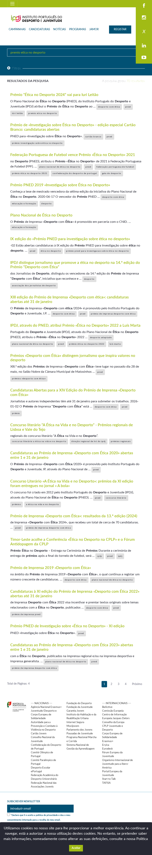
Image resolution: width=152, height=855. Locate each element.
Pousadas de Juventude (79, 733)
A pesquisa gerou (123, 81)
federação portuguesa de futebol (115, 167)
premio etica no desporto (42, 113)
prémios (16, 504)
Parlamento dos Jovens (79, 730)
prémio (16, 413)
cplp (99, 556)
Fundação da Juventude (79, 707)
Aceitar (76, 848)
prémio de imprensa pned (26, 614)
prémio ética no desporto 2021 (30, 173)
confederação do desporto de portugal (75, 173)
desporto (46, 204)
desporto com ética (109, 107)
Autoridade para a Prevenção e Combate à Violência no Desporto (44, 726)
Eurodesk (107, 749)
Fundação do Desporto (79, 703)
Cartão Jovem (39, 733)
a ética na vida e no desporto (42, 504)
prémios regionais (121, 441)
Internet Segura (75, 722)
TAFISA (106, 783)
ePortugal (36, 771)
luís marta (115, 344)
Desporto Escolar (40, 768)
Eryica (105, 745)
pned (128, 107)
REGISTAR (120, 29)
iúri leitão (17, 113)
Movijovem (72, 726)
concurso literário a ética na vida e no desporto (39, 441)
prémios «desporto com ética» (29, 379)
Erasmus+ (107, 741)
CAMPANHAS (17, 29)
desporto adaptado (101, 338)
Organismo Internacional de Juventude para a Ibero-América (117, 764)
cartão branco (93, 137)
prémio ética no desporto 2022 (86, 344)
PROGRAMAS (77, 29)
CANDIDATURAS (39, 29)
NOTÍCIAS (59, 29)
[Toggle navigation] (12, 3)
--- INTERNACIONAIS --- (116, 703)
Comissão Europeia (113, 711)
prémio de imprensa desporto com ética (113, 314)
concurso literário (116, 498)
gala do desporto (111, 173)
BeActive (107, 707)
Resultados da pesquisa (27, 81)
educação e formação (24, 204)
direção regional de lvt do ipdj (88, 441)
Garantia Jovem (75, 711)
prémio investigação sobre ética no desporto (37, 143)
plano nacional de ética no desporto (59, 167)
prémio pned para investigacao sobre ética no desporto (97, 251)
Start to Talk (109, 779)
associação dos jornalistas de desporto (34, 286)
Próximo (137, 684)
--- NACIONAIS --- (41, 703)
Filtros (16, 68)
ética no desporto (51, 251)
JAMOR (94, 29)
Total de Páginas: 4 (18, 683)
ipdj (120, 556)
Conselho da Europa (113, 722)
